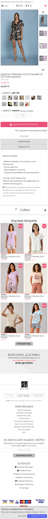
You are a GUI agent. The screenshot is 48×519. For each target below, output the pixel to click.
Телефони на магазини (24, 477)
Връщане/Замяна (20, 427)
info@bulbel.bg (25, 470)
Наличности (24, 147)
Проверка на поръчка (24, 413)
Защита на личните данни (24, 424)
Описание (24, 136)
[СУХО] (24, 396)
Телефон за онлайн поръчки (24, 474)
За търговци (24, 488)
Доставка (30, 427)
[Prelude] (10, 396)
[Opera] (38, 396)
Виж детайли (24, 363)
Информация (24, 142)
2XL (30, 115)
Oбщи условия (24, 418)
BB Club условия (24, 429)
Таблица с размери (26, 111)
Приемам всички (38, 516)
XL (23, 115)
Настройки (22, 516)
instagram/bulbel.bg (25, 484)
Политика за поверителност (24, 421)
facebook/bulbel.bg (25, 481)
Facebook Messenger (25, 467)
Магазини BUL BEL (24, 415)
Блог (24, 432)
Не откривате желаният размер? (31, 130)
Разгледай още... (24, 344)
